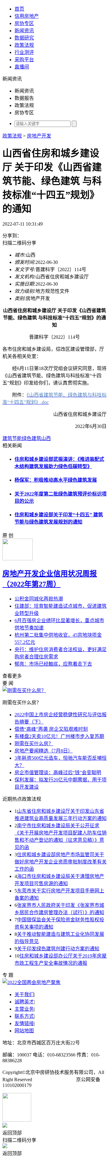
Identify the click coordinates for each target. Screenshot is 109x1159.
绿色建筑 (31, 438)
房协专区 (24, 23)
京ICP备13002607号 (54, 1079)
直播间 (22, 66)
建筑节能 (12, 438)
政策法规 (24, 45)
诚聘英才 (24, 1001)
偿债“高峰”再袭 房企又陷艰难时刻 (51, 729)
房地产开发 (39, 135)
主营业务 (24, 1009)
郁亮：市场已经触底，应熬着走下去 (53, 664)
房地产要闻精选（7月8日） (44, 750)
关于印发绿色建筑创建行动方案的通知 (58, 948)
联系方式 (24, 1016)
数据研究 (24, 37)
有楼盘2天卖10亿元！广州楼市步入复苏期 (59, 736)
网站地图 (24, 1030)
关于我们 (24, 994)
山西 (46, 438)
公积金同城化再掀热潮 (39, 598)
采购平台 (24, 59)
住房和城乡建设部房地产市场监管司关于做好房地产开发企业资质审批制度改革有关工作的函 (61, 862)
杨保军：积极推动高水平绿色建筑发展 (56, 480)
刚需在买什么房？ (34, 743)
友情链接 (24, 1023)
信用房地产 (27, 16)
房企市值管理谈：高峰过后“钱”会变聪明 (58, 772)
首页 (19, 8)
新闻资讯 (24, 30)
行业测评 (24, 52)
